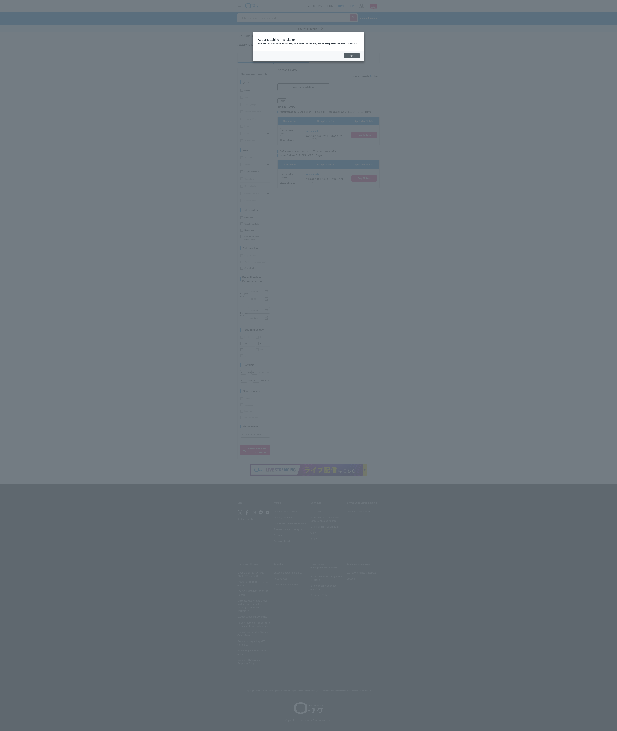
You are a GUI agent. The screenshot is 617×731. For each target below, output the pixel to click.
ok (351, 56)
